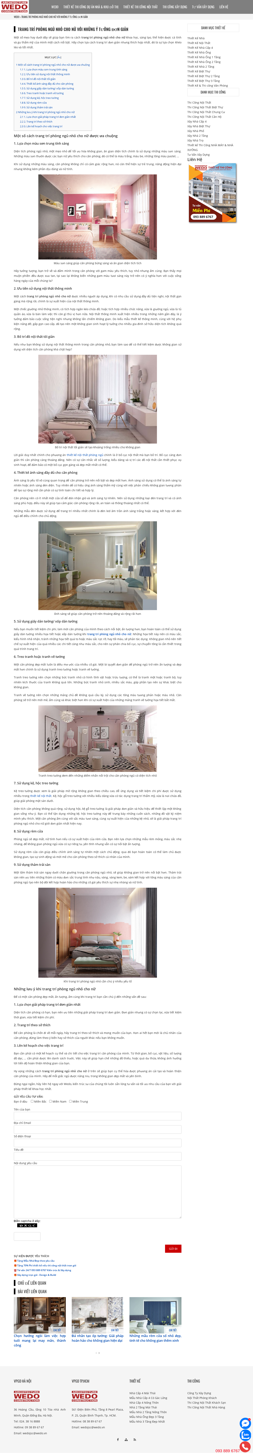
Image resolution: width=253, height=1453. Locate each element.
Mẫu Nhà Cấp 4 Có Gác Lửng (148, 1398)
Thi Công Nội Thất (199, 102)
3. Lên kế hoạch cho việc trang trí (41, 126)
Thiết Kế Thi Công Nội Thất (140, 7)
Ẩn (59, 57)
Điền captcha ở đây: (27, 1221)
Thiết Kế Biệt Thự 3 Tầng (203, 81)
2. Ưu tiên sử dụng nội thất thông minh (45, 74)
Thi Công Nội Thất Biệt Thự (205, 107)
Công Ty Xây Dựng (199, 1393)
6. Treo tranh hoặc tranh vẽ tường (42, 93)
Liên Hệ (223, 7)
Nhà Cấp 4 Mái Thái (142, 1393)
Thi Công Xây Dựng (175, 7)
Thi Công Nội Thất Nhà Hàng (206, 1407)
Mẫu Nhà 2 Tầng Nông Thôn (148, 1412)
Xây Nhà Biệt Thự (198, 126)
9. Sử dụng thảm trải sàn (36, 107)
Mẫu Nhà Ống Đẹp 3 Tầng (146, 1417)
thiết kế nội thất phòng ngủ (85, 455)
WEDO (16, 17)
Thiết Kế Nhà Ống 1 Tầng (204, 57)
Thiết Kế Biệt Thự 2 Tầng (203, 76)
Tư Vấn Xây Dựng (203, 7)
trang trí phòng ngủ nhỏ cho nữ (109, 634)
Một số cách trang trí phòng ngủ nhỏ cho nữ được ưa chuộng (53, 64)
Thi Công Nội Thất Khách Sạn (206, 1402)
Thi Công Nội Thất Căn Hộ (204, 117)
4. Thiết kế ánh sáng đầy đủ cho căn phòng (46, 83)
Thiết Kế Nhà (196, 38)
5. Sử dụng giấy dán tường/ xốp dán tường (47, 88)
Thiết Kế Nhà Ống (199, 52)
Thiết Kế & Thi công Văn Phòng (207, 85)
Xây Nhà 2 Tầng (197, 136)
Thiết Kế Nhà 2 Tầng (200, 66)
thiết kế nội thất (40, 796)
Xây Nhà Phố (195, 131)
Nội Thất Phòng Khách (202, 1398)
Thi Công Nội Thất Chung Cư (206, 112)
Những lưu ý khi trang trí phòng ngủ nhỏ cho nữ (45, 112)
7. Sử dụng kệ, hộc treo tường (39, 98)
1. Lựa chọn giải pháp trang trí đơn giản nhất (48, 117)
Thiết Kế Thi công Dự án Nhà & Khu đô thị (90, 7)
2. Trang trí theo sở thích (36, 121)
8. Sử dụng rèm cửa (33, 102)
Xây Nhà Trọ (195, 140)
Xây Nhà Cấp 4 (197, 121)
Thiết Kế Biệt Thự (198, 71)
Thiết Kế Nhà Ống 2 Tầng (204, 62)
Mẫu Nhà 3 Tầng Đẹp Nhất (147, 1421)
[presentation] (96, 1353)
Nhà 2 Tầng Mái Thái (143, 1407)
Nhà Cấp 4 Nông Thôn (144, 1402)
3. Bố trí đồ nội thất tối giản (38, 79)
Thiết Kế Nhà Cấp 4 (200, 48)
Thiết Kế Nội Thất (198, 43)
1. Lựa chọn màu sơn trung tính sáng (43, 69)
